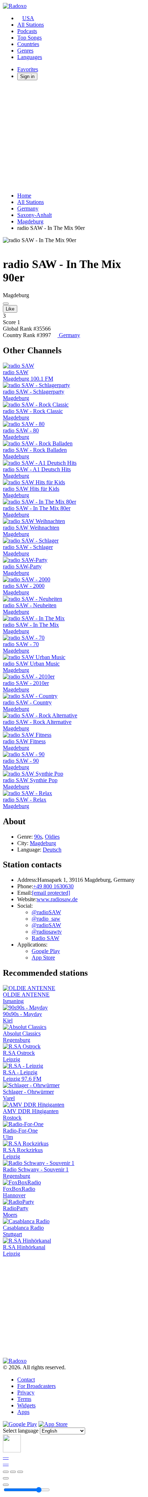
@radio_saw (46, 919)
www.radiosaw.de (57, 899)
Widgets (26, 1405)
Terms (24, 1399)
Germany (27, 208)
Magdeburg (30, 221)
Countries (28, 44)
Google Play (46, 951)
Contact (26, 1379)
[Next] (20, 1472)
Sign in (27, 76)
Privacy (25, 1392)
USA (28, 18)
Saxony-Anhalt (34, 215)
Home (24, 195)
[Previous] (6, 1472)
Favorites (27, 69)
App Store (43, 957)
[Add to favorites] (6, 1478)
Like (10, 309)
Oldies (52, 837)
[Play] (13, 1472)
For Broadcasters (36, 1386)
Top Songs (29, 38)
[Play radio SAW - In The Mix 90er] (6, 304)
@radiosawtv (47, 932)
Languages (29, 57)
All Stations (30, 25)
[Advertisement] (74, 136)
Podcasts (27, 31)
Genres (25, 50)
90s (38, 837)
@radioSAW (46, 912)
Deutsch (52, 850)
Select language (20, 1431)
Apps (23, 1412)
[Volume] (6, 1485)
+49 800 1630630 (53, 886)
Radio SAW (45, 938)
